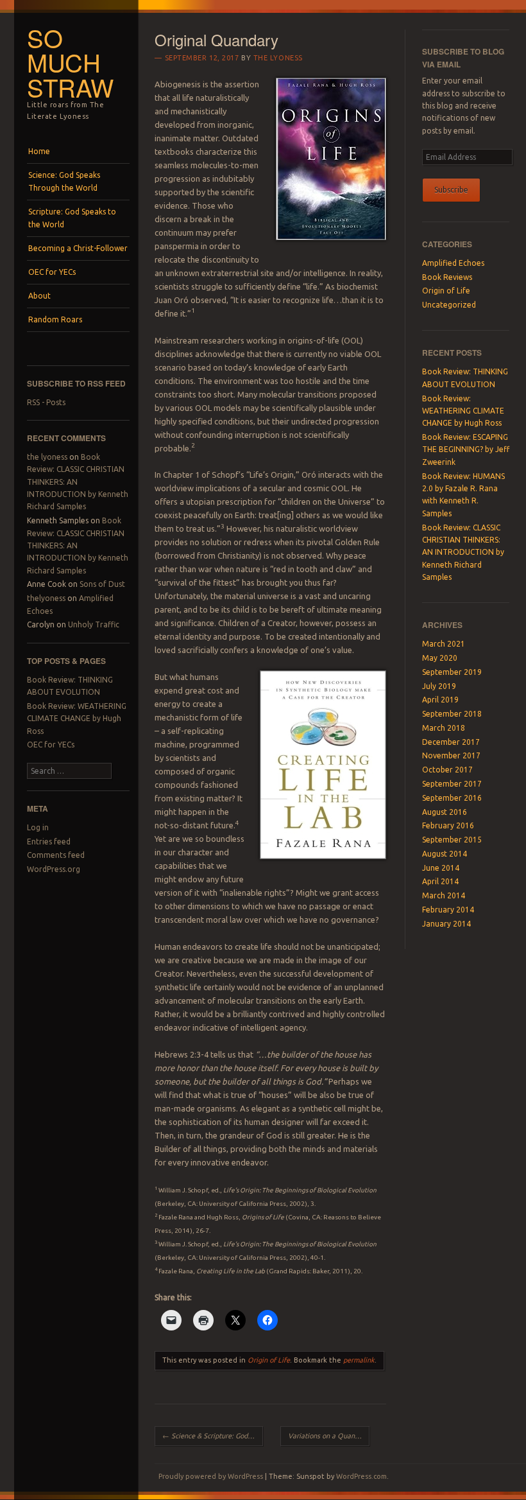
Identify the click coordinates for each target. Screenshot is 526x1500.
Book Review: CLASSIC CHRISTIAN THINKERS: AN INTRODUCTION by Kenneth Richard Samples (463, 552)
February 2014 (448, 909)
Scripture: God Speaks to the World (72, 218)
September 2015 (452, 839)
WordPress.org (53, 869)
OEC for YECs (52, 272)
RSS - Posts (46, 402)
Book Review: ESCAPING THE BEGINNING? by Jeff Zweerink (465, 449)
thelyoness (46, 598)
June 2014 (440, 868)
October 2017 (447, 769)
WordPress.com (361, 1476)
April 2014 (440, 881)
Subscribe (451, 190)
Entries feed (49, 841)
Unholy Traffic (93, 624)
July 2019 (439, 686)
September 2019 (452, 672)
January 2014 (446, 924)
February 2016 (448, 825)
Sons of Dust (102, 584)
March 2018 (443, 728)
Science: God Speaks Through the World (64, 181)
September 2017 (452, 784)
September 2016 (452, 798)
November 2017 (451, 755)
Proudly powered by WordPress (210, 1476)
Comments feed (56, 855)
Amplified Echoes (453, 263)
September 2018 (452, 714)
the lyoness (47, 457)
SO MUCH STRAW (70, 62)
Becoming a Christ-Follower (78, 248)
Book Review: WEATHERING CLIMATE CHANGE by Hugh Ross (76, 718)
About (39, 296)
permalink (359, 1360)
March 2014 (443, 895)
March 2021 (443, 644)
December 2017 (451, 742)
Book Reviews (447, 277)
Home (39, 151)
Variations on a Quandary (328, 1436)
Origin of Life (269, 1360)
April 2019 (440, 699)
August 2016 (444, 812)
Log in (38, 827)
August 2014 (444, 854)
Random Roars (55, 319)
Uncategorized (449, 305)
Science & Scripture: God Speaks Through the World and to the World (212, 1436)
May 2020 (439, 658)
